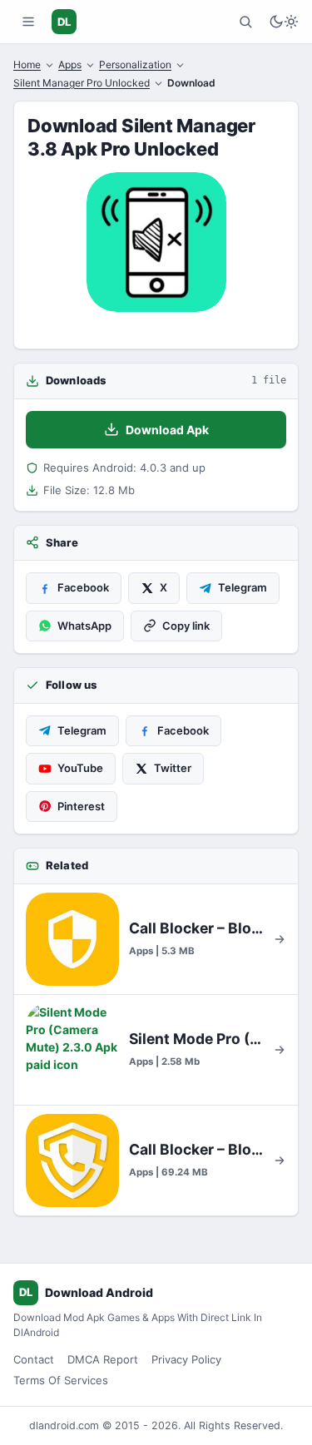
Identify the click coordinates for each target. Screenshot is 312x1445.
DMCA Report (102, 1359)
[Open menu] (28, 22)
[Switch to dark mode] (284, 22)
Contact (33, 1359)
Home (27, 64)
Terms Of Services (60, 1380)
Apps (70, 64)
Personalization (135, 64)
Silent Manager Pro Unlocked (81, 83)
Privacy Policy (186, 1359)
